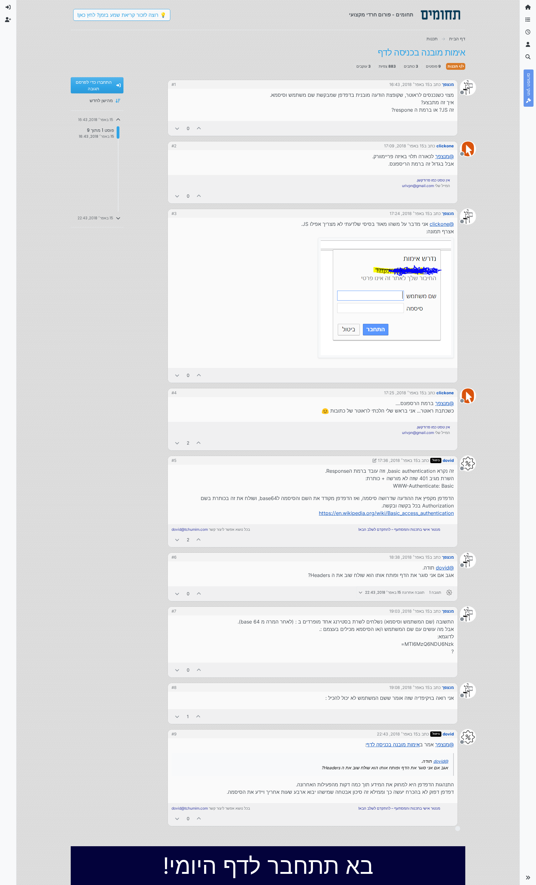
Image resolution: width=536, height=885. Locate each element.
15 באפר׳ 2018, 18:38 (409, 557)
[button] (528, 878)
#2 (174, 145)
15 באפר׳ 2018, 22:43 (397, 733)
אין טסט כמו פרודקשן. (433, 180)
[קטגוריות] (528, 20)
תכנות (453, 66)
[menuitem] (8, 7)
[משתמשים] (528, 45)
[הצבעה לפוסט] (199, 128)
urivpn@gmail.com (418, 185)
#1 (174, 84)
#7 (174, 611)
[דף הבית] (528, 7)
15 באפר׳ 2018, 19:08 (409, 687)
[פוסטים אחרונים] (528, 32)
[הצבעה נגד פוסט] (177, 128)
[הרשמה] (8, 20)
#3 (174, 213)
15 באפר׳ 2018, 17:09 (404, 145)
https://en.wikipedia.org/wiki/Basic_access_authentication (386, 513)
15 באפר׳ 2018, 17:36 (398, 460)
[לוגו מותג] (440, 14)
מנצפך (448, 84)
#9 (174, 733)
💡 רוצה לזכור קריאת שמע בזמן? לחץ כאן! (121, 15)
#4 (174, 392)
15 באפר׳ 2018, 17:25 (404, 392)
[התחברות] (8, 7)
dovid (448, 460)
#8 (174, 687)
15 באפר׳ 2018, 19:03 (409, 611)
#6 (174, 557)
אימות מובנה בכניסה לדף (393, 744)
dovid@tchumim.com (190, 529)
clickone (445, 145)
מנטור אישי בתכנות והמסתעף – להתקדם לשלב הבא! (399, 529)
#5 (174, 460)
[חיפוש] (528, 57)
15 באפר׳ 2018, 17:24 (410, 213)
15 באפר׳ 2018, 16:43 (409, 84)
